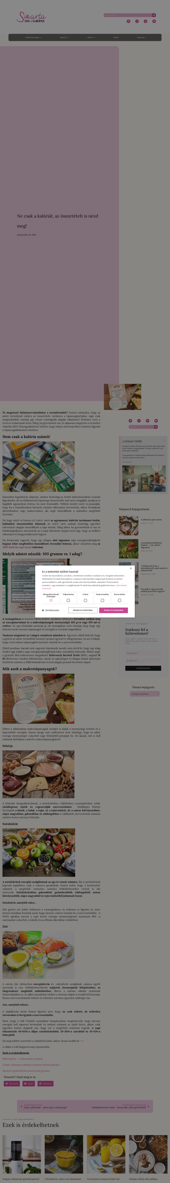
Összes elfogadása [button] (113, 610)
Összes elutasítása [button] (83, 610)
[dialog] (85, 591)
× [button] (131, 568)
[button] (50, 610)
